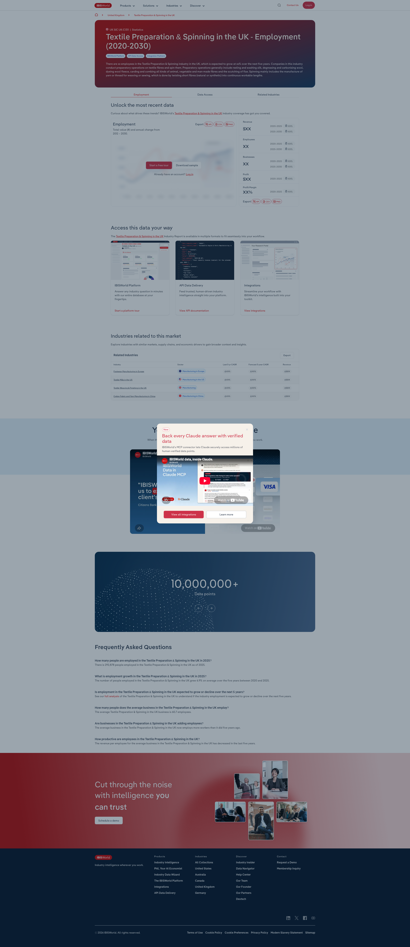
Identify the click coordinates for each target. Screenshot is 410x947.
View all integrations (183, 514)
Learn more (226, 514)
